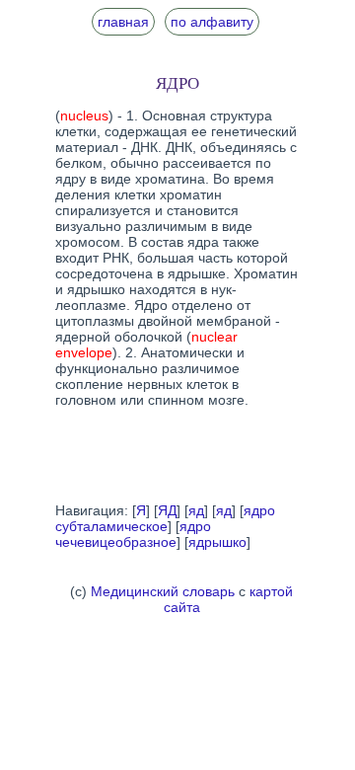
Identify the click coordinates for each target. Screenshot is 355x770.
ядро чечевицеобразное (133, 534)
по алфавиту (212, 22)
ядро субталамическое (165, 518)
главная (123, 22)
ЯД (167, 510)
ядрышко (217, 542)
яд (196, 510)
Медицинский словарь (163, 591)
